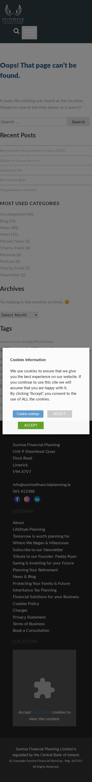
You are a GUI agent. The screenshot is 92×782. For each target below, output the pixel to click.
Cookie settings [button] (28, 414)
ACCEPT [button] (30, 425)
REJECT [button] (60, 414)
